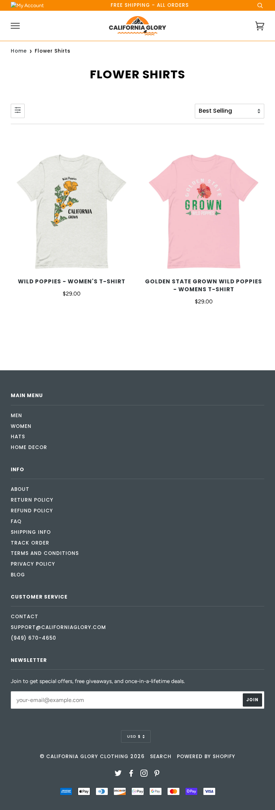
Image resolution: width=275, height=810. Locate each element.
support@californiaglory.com (58, 627)
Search (161, 756)
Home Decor (29, 447)
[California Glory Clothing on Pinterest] (157, 774)
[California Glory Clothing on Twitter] (118, 774)
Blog (18, 574)
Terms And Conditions (45, 553)
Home (19, 51)
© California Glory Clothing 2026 (92, 756)
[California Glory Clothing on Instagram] (144, 774)
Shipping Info (31, 532)
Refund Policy (32, 510)
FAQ (16, 521)
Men (16, 415)
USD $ (134, 736)
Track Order (30, 543)
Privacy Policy (33, 564)
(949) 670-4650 (33, 638)
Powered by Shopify (206, 756)
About (20, 489)
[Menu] (15, 25)
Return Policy (32, 500)
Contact (24, 616)
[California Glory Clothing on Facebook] (131, 774)
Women (21, 426)
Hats (18, 436)
